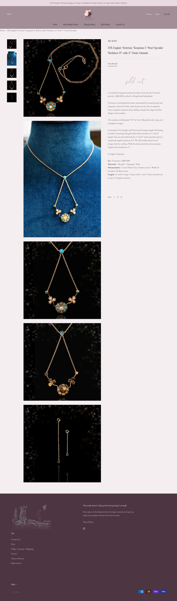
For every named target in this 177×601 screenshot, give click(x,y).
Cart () (167, 14)
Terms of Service (17, 558)
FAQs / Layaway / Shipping (22, 549)
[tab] (112, 64)
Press (13, 544)
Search (157, 14)
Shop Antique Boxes (70, 24)
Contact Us (120, 24)
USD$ (9, 14)
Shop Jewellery (89, 24)
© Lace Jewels (15, 592)
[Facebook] (114, 197)
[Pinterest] (121, 197)
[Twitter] (118, 197)
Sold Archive (105, 24)
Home (55, 24)
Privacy (14, 553)
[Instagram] (84, 528)
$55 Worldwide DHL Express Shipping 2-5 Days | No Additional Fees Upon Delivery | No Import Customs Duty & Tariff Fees (88, 3)
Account (148, 14)
